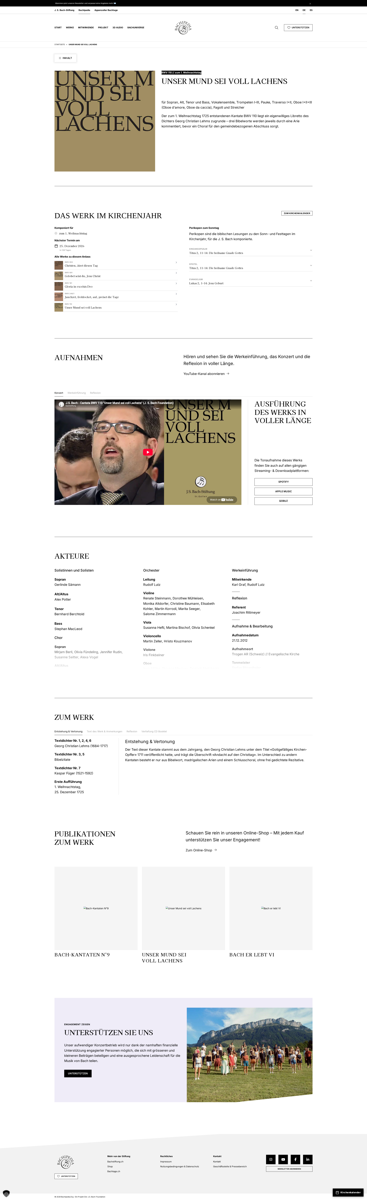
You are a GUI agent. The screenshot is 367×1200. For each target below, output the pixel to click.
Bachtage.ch (113, 1171)
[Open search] (277, 28)
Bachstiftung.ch (115, 1161)
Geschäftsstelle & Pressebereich (230, 1166)
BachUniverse (135, 27)
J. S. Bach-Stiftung (64, 10)
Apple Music (283, 491)
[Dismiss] (310, 3)
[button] (6, 1193)
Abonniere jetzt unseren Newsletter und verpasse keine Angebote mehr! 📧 (85, 3)
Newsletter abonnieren (289, 1169)
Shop (110, 1166)
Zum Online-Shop (199, 850)
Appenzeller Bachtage (106, 10)
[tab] (58, 393)
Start (58, 27)
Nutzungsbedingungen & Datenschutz (179, 1166)
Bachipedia (84, 10)
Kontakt (217, 1161)
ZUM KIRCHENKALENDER (297, 213)
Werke (70, 27)
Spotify (283, 481)
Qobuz (283, 500)
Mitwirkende (86, 27)
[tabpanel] (183, 452)
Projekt (103, 27)
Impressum (166, 1161)
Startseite (59, 44)
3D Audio (118, 27)
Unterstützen (300, 27)
